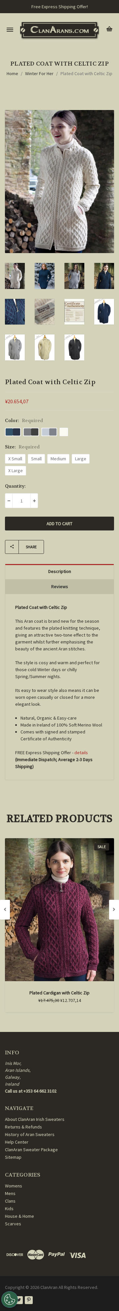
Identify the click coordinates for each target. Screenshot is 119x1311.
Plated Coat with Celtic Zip (86, 73)
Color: (24, 420)
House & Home (19, 1216)
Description (59, 571)
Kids (9, 1208)
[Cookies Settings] (9, 1299)
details (81, 752)
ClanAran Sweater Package (31, 1150)
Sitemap (13, 1157)
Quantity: (15, 486)
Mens (10, 1193)
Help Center (16, 1142)
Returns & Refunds (23, 1127)
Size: (22, 447)
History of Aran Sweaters (30, 1134)
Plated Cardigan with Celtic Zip (59, 993)
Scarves (13, 1224)
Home (12, 73)
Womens (13, 1186)
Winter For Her (39, 73)
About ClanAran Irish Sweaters (34, 1119)
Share (31, 546)
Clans (10, 1201)
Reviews (59, 586)
